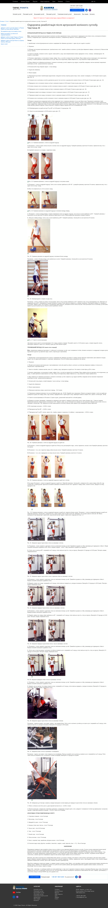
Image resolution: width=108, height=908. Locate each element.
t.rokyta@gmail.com (81, 897)
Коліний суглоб (38, 889)
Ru (94, 1)
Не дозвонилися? (69, 877)
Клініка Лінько (25, 1)
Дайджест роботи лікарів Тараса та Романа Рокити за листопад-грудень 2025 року (12, 37)
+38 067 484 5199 (76, 5)
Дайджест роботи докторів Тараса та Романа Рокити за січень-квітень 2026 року (12, 28)
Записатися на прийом (77, 10)
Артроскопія (37, 897)
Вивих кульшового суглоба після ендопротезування (9, 34)
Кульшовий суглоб (39, 892)
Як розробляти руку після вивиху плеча (11, 31)
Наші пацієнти (44, 1)
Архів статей (4, 44)
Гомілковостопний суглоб (41, 895)
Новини (60, 1)
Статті (68, 1)
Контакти (36, 900)
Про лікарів (37, 898)
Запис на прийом (34, 876)
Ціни (53, 1)
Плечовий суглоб (38, 891)
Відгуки (35, 1)
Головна (15, 1)
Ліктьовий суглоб (38, 894)
